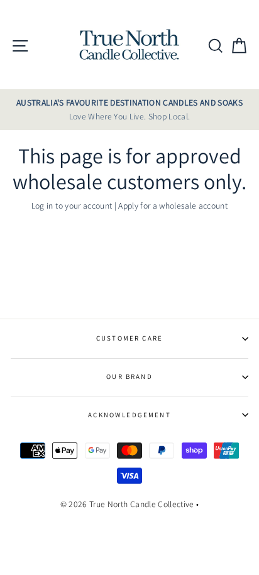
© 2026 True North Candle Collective (127, 504)
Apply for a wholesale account (173, 205)
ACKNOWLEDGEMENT (129, 414)
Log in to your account (71, 205)
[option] (129, 110)
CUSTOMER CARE (129, 338)
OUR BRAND (129, 376)
